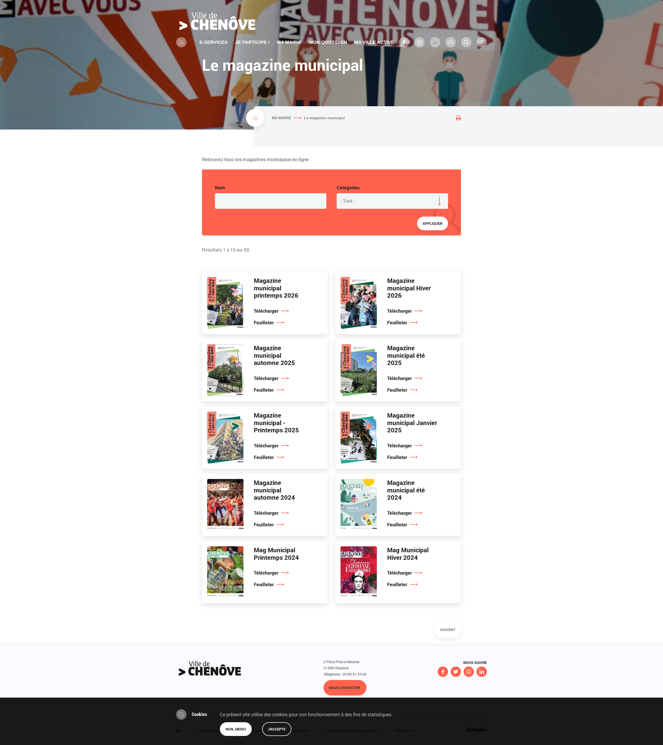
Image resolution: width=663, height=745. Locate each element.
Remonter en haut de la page (33, 662)
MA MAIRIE (281, 118)
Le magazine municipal (324, 118)
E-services (213, 42)
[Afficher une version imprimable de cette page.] (458, 117)
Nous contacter (344, 687)
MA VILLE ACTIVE (374, 42)
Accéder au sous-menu (304, 42)
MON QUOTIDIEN (328, 42)
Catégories (348, 188)
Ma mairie (289, 42)
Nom (220, 188)
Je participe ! (252, 42)
